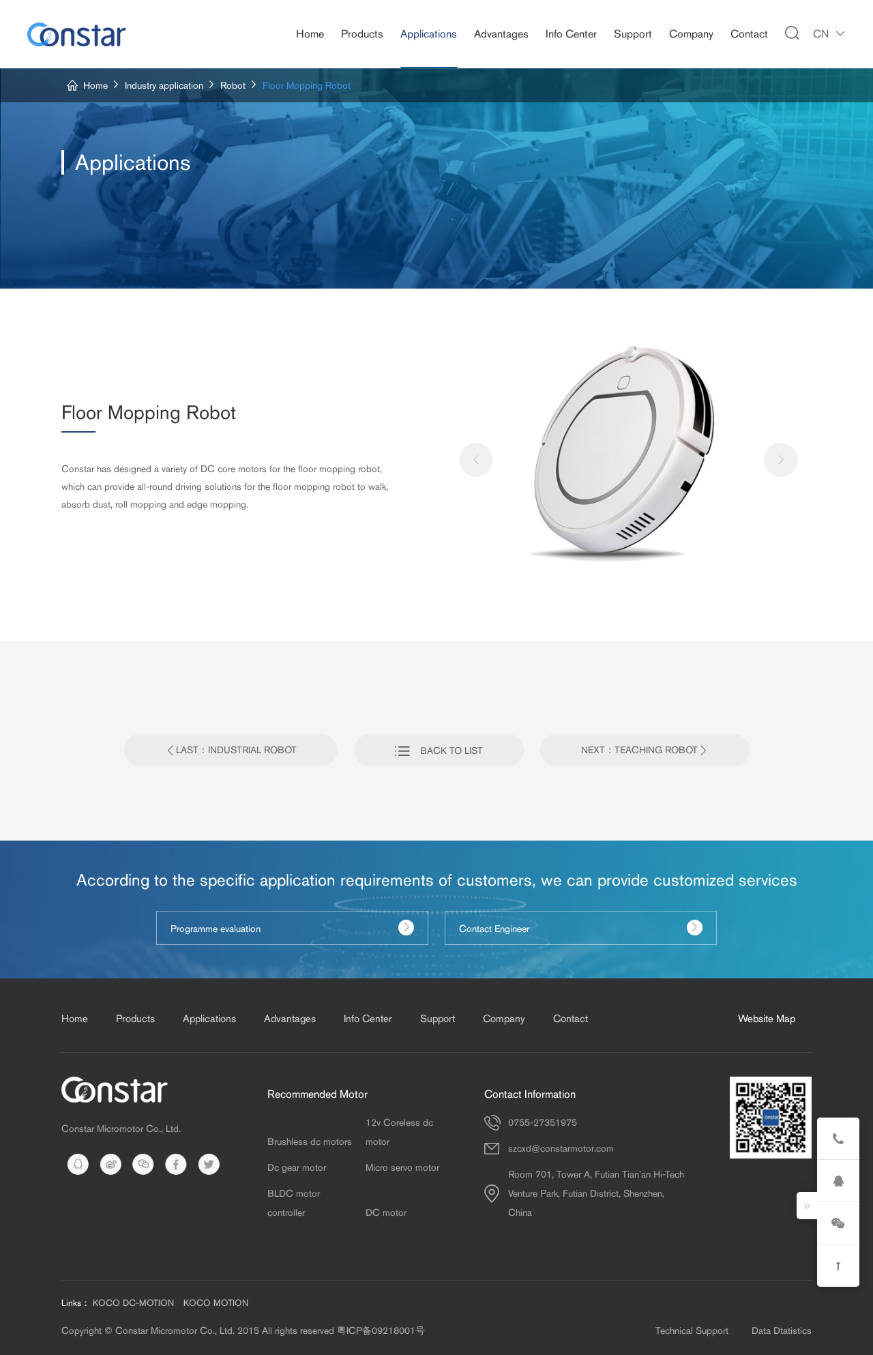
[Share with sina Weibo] (110, 1164)
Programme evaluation (216, 928)
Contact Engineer (494, 928)
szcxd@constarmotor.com (561, 1148)
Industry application (164, 85)
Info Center (571, 33)
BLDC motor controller (293, 1203)
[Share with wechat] (143, 1164)
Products (362, 33)
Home (310, 33)
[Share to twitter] (209, 1164)
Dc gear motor (296, 1167)
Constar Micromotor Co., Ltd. (121, 1128)
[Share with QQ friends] (78, 1164)
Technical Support (691, 1330)
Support (633, 33)
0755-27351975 (542, 1122)
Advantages (501, 33)
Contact (749, 33)
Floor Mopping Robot (307, 85)
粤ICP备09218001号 (381, 1330)
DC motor (386, 1212)
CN (821, 33)
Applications (428, 33)
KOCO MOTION (215, 1303)
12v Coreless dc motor (399, 1132)
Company (691, 33)
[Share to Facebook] (176, 1164)
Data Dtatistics (782, 1330)
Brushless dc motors (309, 1141)
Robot (233, 85)
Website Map (766, 1018)
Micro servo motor (402, 1167)
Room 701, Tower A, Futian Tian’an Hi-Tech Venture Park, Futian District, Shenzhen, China (596, 1193)
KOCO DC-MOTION (133, 1303)
